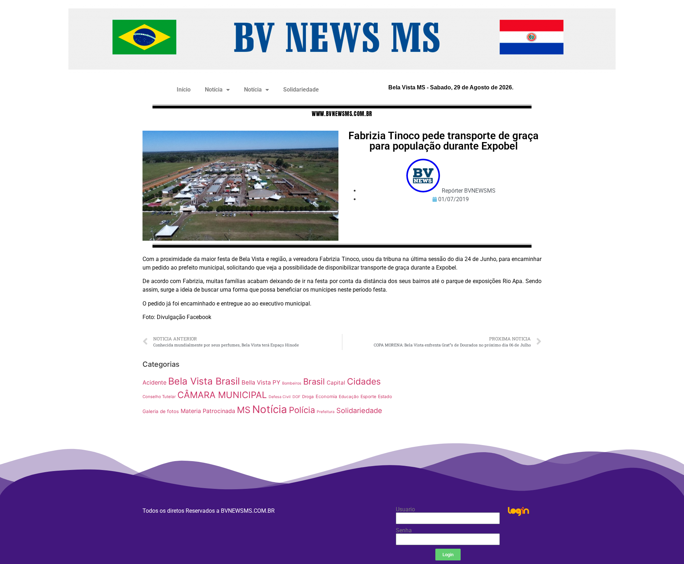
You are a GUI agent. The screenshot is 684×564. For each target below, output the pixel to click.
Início (184, 89)
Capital (336, 382)
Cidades (364, 381)
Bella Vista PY (261, 382)
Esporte (368, 396)
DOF (296, 397)
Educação (349, 396)
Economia (326, 396)
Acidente (154, 382)
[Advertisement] (471, 407)
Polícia (302, 410)
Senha (404, 530)
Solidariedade (301, 89)
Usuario (405, 509)
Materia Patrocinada (208, 410)
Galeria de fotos (160, 411)
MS (243, 409)
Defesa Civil (280, 397)
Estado (385, 396)
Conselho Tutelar (159, 396)
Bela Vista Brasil (204, 381)
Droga (308, 396)
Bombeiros (291, 383)
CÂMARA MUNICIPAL (222, 395)
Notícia (214, 89)
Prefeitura (326, 411)
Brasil (314, 381)
